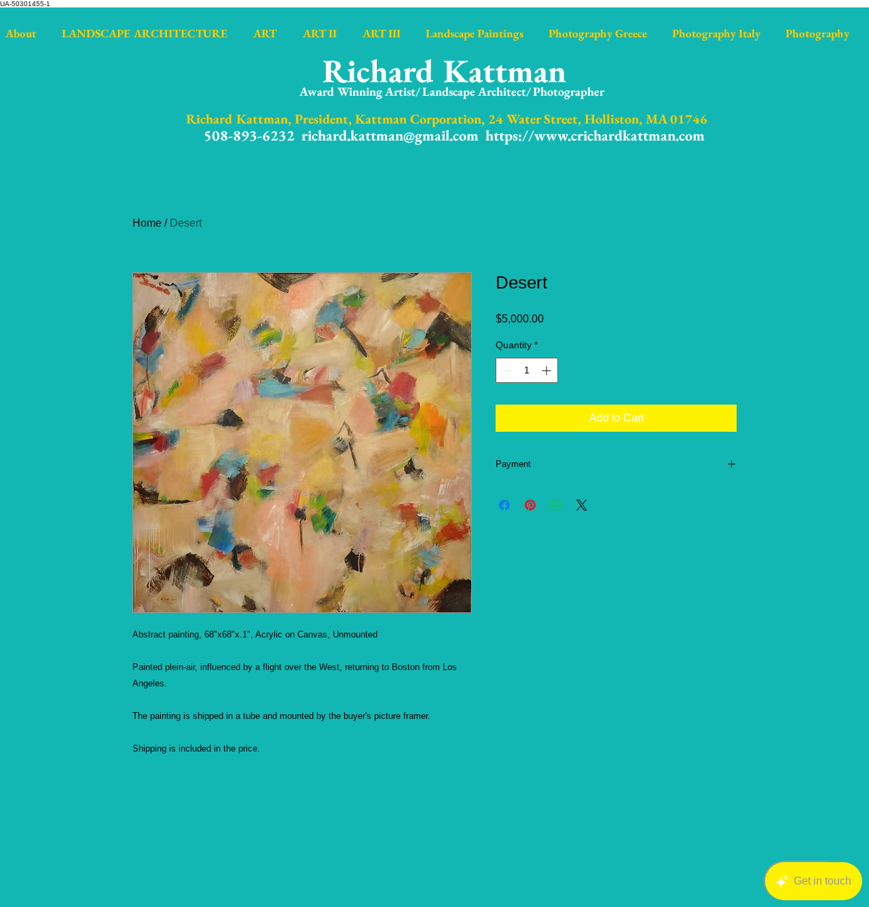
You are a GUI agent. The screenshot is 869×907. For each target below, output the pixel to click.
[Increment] (547, 370)
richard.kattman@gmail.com (390, 135)
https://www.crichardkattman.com (595, 135)
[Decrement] (506, 370)
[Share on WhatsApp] (556, 505)
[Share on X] (582, 505)
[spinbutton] (527, 370)
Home (147, 223)
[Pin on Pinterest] (530, 505)
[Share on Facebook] (504, 505)
